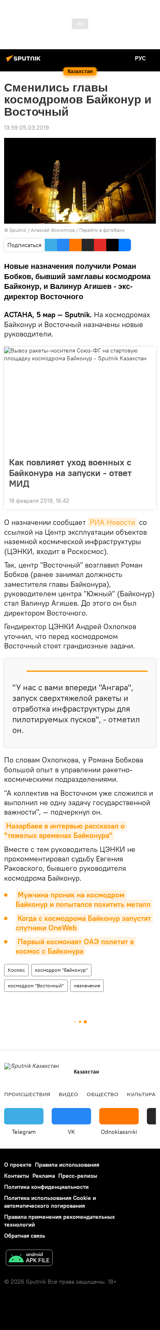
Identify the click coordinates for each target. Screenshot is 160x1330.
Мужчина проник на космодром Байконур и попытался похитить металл (83, 899)
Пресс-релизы (77, 1175)
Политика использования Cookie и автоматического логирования (50, 1201)
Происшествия (27, 1094)
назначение (87, 985)
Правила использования (67, 1164)
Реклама (43, 1175)
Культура (141, 1094)
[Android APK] (29, 1259)
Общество (103, 1094)
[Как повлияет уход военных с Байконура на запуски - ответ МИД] (80, 399)
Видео (68, 1094)
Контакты (16, 1175)
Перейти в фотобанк (102, 230)
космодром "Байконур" (61, 970)
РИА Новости (112, 522)
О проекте (18, 1164)
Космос (16, 970)
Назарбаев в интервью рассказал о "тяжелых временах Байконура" (65, 830)
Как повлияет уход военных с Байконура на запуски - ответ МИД (70, 473)
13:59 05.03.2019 (26, 127)
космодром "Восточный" (36, 985)
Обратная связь (24, 1235)
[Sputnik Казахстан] (24, 61)
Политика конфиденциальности (46, 1186)
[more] (146, 500)
